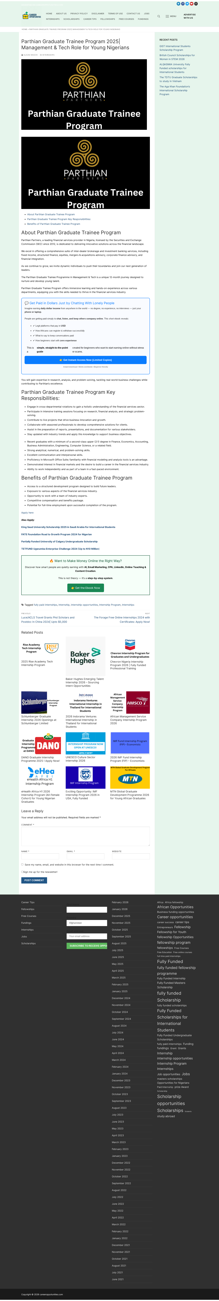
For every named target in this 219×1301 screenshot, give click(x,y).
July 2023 (117, 1114)
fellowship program (173, 942)
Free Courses (28, 915)
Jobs (24, 936)
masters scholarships (169, 1078)
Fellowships (27, 909)
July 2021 (117, 1272)
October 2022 (120, 1176)
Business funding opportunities (175, 911)
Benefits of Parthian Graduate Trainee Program (53, 223)
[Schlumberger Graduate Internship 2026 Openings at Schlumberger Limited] (41, 702)
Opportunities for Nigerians (173, 1082)
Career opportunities (175, 917)
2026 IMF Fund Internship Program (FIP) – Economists (127, 759)
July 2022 (117, 1196)
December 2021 (121, 1245)
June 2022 (118, 1203)
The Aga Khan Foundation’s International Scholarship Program (175, 90)
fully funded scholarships (172, 1005)
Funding (188, 1043)
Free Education (164, 952)
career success (165, 922)
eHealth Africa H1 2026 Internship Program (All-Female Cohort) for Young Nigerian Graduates (40, 796)
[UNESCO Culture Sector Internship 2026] (85, 743)
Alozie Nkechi (30, 55)
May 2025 (117, 963)
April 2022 (118, 1217)
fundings (163, 1048)
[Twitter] (187, 3)
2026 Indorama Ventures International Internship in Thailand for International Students (81, 721)
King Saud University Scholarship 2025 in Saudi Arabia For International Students (68, 527)
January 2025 (120, 991)
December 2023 (121, 1080)
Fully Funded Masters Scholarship (171, 985)
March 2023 (119, 1142)
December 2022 (121, 1162)
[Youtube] (191, 3)
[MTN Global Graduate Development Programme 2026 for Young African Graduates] (130, 777)
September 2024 (121, 1018)
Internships (48, 55)
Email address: (75, 930)
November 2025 (121, 922)
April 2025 (118, 970)
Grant (173, 1048)
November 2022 (121, 1169)
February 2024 (120, 1066)
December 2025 (121, 915)
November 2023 (121, 1087)
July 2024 (117, 1032)
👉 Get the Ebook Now (85, 587)
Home (24, 29)
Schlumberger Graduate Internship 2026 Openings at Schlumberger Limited (38, 720)
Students (188, 1111)
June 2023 (118, 1121)
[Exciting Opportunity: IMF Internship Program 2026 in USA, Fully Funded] (85, 777)
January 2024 (120, 1073)
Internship (64, 604)
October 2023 (120, 1094)
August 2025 (119, 943)
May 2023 (117, 1128)
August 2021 (119, 1265)
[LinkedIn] (178, 3)
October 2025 (120, 929)
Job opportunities (168, 1074)
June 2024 (118, 1039)
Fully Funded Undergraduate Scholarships (174, 1037)
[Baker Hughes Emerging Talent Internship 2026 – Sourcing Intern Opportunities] (85, 656)
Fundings (26, 922)
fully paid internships (45, 604)
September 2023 (121, 1100)
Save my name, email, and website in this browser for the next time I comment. (69, 864)
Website (117, 851)
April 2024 (118, 1053)
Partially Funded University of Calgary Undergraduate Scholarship (59, 541)
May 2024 (117, 1046)
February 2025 (120, 984)
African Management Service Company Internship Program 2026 (128, 720)
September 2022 (121, 1183)
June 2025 (118, 957)
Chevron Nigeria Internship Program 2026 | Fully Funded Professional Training (128, 665)
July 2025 (117, 950)
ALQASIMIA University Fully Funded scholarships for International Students (175, 68)
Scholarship (162, 1091)
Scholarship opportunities (171, 1100)
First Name (73, 904)
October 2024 (120, 1011)
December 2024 (121, 998)
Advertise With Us (190, 16)
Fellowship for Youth (171, 932)
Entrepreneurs (165, 927)
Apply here (27, 512)
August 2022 (119, 1190)
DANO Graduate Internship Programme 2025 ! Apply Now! (40, 759)
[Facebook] (183, 3)
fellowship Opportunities (175, 937)
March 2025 (119, 977)
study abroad (166, 1116)
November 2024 (121, 1004)
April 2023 (118, 1135)
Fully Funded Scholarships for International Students (172, 1020)
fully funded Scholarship (169, 997)
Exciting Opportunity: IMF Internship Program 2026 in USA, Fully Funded (83, 795)
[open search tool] (158, 16)
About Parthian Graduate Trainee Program (51, 214)
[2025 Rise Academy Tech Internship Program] (41, 648)
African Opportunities (175, 907)
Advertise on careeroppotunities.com (42, 5)
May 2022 (117, 1210)
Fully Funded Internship (171, 978)
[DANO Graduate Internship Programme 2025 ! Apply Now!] (41, 743)
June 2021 (118, 1279)
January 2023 (120, 1155)
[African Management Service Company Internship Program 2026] (130, 702)
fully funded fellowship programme (176, 971)
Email (71, 851)
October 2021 (119, 1258)
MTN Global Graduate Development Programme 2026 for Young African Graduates (129, 795)
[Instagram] (196, 3)
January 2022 (120, 1238)
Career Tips (27, 902)
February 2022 (120, 1231)
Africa (160, 902)
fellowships (165, 948)
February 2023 (120, 1149)
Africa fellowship (174, 902)
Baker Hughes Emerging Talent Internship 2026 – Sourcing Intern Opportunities (85, 682)
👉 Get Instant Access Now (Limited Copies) (85, 360)
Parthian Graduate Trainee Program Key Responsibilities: (59, 219)
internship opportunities (84, 604)
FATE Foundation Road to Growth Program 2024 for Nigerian (56, 534)
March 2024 (119, 1059)
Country (71, 917)
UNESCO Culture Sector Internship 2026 (80, 759)
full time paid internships (168, 956)
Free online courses (182, 952)
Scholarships (28, 943)
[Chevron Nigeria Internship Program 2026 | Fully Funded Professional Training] (130, 648)
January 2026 (120, 909)
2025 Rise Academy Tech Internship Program (37, 663)
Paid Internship (165, 1087)
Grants (182, 1048)
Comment (27, 825)
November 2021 (121, 1251)
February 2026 (120, 902)
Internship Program (110, 604)
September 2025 (121, 936)
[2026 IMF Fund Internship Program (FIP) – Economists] (130, 743)
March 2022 (119, 1224)
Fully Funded (170, 961)
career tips (182, 922)
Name (25, 851)
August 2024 (119, 1025)
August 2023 (119, 1107)
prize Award (182, 1086)
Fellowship (182, 927)
